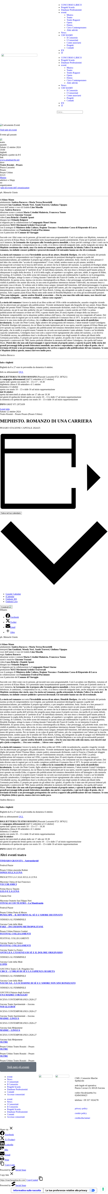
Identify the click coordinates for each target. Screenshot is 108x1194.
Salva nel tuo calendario (11, 513)
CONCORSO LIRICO (71, 5)
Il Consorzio (72, 37)
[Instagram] (60, 117)
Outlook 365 (11, 599)
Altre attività (72, 30)
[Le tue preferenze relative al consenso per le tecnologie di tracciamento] (103, 1189)
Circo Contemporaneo (76, 27)
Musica (70, 15)
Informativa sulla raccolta (27, 1190)
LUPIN (3, 964)
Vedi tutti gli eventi (8, 130)
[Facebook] (67, 117)
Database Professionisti (71, 10)
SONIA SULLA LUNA (11, 872)
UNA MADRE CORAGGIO (13, 995)
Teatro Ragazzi (73, 20)
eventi (63, 12)
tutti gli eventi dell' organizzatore (15, 187)
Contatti (70, 48)
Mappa (3, 177)
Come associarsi (74, 43)
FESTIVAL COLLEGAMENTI (15, 933)
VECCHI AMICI (8, 884)
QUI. (21, 372)
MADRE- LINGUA (9, 1018)
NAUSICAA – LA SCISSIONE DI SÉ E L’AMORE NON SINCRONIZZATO (38, 983)
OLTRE (4, 1042)
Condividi (5, 607)
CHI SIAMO (67, 35)
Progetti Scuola (68, 7)
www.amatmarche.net (9, 160)
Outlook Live (12, 601)
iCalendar (10, 596)
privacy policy (81, 1108)
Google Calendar (13, 594)
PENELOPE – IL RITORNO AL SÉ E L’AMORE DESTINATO (31, 915)
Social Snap (20, 1170)
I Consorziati (72, 40)
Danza (69, 25)
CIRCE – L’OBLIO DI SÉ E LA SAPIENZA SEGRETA (27, 971)
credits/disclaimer (82, 1118)
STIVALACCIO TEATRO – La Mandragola (21, 903)
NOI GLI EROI (7, 1006)
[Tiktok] (90, 117)
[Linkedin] (75, 117)
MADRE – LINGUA (10, 1030)
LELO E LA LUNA (9, 891)
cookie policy (81, 1113)
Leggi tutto (5, 409)
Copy (32, 1180)
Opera (69, 22)
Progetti (70, 45)
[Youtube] (83, 117)
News (63, 32)
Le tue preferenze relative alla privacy (66, 1190)
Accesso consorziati (16, 1094)
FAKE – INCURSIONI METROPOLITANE (21, 926)
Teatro (69, 17)
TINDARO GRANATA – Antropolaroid (19, 861)
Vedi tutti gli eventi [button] (18, 1066)
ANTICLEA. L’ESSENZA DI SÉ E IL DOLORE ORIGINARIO (31, 952)
